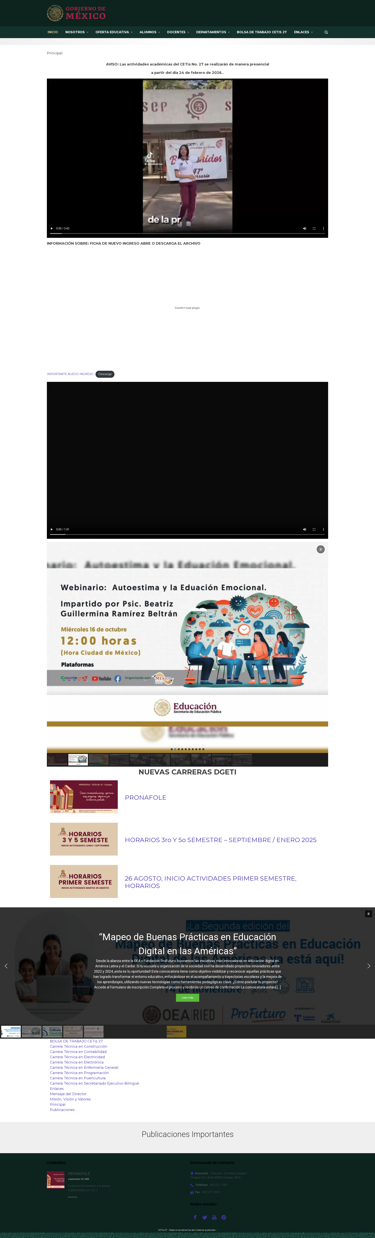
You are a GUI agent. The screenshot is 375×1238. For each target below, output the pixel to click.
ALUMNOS (148, 32)
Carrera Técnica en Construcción (78, 1046)
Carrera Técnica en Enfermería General (84, 1067)
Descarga (105, 374)
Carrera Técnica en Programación (79, 1073)
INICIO (53, 32)
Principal (58, 1104)
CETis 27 (162, 1230)
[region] (187, 654)
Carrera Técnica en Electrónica (77, 1062)
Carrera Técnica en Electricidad (77, 1057)
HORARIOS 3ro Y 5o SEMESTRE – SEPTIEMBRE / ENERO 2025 (221, 840)
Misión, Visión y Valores (70, 1099)
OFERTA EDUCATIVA (112, 32)
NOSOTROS (75, 32)
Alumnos (72, 1197)
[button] (187, 647)
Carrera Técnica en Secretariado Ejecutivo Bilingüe (94, 1083)
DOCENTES (176, 32)
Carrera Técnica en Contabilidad (78, 1052)
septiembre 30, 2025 (78, 1179)
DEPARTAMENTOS (211, 32)
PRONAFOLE (145, 797)
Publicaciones (62, 1110)
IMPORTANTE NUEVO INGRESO (70, 374)
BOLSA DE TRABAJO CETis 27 (262, 32)
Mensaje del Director (68, 1094)
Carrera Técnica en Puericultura (78, 1078)
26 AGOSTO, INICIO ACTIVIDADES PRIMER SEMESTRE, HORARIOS (210, 882)
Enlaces (301, 32)
